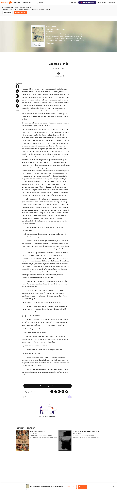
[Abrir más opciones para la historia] (17, 111)
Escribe (73, 3)
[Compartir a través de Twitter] (17, 91)
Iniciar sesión (71, 487)
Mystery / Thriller (50, 31)
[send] (69, 396)
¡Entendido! (7, 12)
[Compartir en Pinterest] (17, 96)
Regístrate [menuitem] (111, 2)
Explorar (16, 2)
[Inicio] (6, 2)
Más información (20, 12)
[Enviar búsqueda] (37, 2)
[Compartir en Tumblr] (17, 101)
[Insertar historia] (17, 106)
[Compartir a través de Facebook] (17, 86)
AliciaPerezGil (59, 76)
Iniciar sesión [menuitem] (101, 2)
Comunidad (26, 2)
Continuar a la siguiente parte (47, 386)
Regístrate (82, 487)
